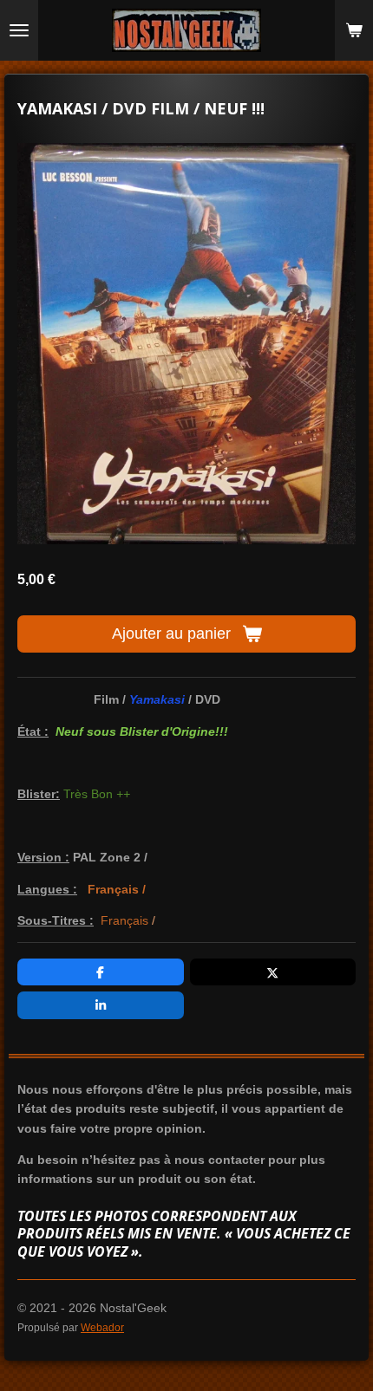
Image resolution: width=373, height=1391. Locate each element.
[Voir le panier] (354, 30)
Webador (102, 1327)
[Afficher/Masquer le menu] (19, 30)
